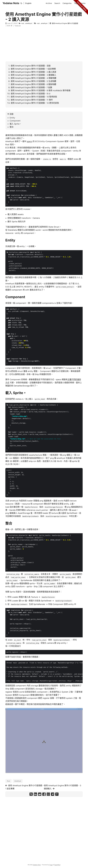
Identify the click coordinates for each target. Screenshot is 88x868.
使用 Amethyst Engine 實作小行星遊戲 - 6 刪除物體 (33, 84)
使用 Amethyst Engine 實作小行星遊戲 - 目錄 (31, 66)
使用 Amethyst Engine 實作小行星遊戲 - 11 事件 (32, 100)
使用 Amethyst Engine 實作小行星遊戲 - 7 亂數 (31, 87)
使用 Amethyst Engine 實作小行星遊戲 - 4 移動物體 (33, 78)
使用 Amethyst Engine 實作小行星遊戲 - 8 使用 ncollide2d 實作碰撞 (40, 90)
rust (22, 23)
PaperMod (57, 865)
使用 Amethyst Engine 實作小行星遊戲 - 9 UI (30, 93)
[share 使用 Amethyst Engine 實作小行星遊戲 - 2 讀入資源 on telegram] (52, 794)
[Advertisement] (44, 44)
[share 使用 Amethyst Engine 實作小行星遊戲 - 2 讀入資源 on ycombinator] (56, 794)
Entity (12, 118)
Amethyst (17, 781)
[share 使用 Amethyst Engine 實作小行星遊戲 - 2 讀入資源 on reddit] (39, 794)
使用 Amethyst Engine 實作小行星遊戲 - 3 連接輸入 (33, 75)
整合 (12, 127)
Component (15, 121)
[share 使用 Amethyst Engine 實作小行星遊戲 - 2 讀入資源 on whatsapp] (48, 794)
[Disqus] (44, 828)
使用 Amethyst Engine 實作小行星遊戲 (65, 23)
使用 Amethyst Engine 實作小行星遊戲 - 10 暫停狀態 (34, 97)
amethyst (28, 23)
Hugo (51, 865)
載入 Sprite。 (15, 124)
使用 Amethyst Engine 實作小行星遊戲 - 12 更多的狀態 (35, 103)
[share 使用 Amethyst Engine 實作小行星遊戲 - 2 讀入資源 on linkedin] (35, 794)
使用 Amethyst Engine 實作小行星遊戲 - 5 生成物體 (33, 81)
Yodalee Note (11, 3)
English (28, 3)
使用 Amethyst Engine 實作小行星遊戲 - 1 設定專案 (33, 69)
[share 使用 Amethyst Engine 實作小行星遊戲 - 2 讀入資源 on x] (31, 794)
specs (29, 141)
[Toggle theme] (21, 3)
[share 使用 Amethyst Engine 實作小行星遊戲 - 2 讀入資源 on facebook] (44, 794)
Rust (8, 781)
